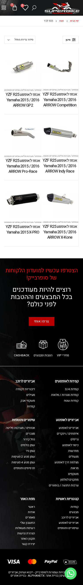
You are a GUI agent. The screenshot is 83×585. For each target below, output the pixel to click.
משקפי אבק (28, 401)
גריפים (75, 439)
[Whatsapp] (71, 573)
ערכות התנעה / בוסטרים (64, 485)
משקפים (73, 474)
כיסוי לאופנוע (70, 445)
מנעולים (74, 457)
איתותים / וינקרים (68, 434)
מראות (75, 468)
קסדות (31, 406)
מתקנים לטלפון (69, 480)
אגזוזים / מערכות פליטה (67, 89)
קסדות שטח (71, 401)
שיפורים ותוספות (49, 89)
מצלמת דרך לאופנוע (66, 462)
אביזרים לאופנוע (69, 428)
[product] (60, 66)
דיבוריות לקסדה (25, 389)
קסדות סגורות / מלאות (65, 395)
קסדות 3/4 (72, 389)
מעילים (30, 395)
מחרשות (73, 451)
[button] (4, 8)
